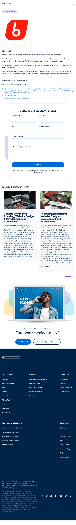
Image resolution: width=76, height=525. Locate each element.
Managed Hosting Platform (38, 379)
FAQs (62, 453)
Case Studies (64, 444)
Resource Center (65, 436)
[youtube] (61, 496)
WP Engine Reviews (8, 383)
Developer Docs (65, 428)
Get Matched (23, 342)
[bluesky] (65, 496)
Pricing (31, 396)
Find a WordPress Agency (10, 440)
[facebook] (42, 496)
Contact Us (5, 396)
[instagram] (51, 496)
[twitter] (46, 496)
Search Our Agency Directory (47, 342)
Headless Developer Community (12, 428)
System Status (64, 457)
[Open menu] (72, 4)
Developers (65, 391)
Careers (4, 391)
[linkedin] (56, 496)
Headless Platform (35, 383)
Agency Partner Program (10, 436)
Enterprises (64, 379)
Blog (61, 440)
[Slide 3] (73, 276)
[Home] (37, 361)
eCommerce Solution (36, 387)
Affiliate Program (7, 444)
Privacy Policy (37, 172)
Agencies (64, 383)
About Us (5, 379)
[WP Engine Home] (9, 4)
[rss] (70, 496)
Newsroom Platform (35, 391)
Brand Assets (6, 412)
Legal (4, 404)
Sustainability (6, 408)
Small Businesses (66, 387)
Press (4, 387)
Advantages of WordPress (10, 432)
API (61, 432)
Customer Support (66, 449)
